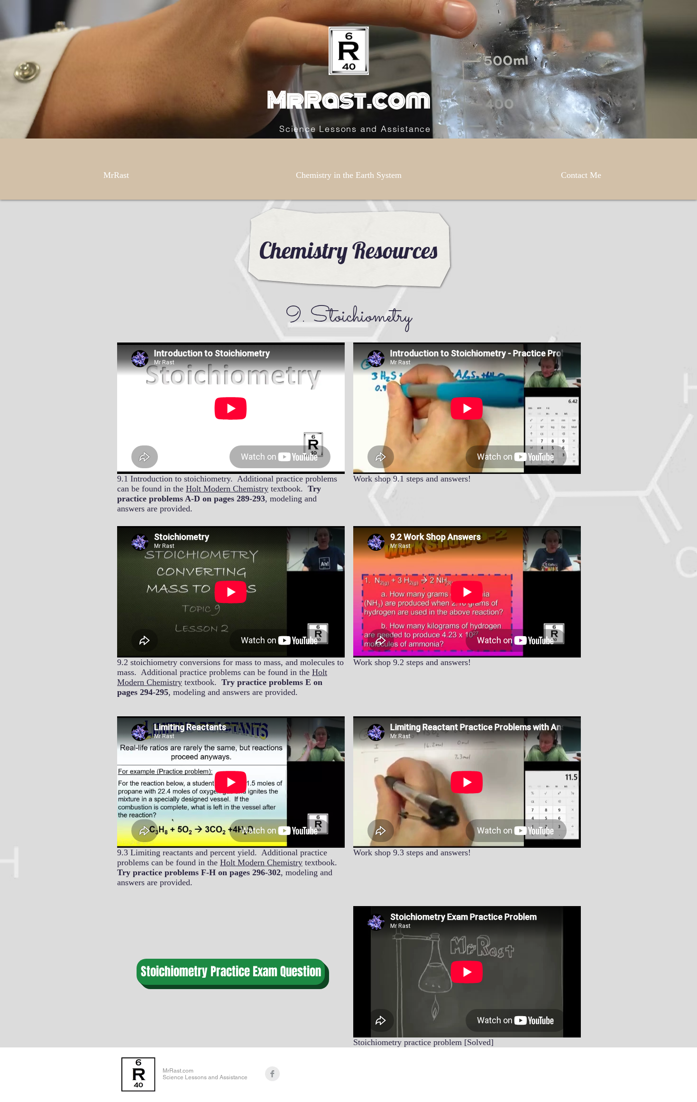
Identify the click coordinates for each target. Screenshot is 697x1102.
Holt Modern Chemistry (227, 488)
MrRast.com (349, 100)
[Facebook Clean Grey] (272, 1073)
